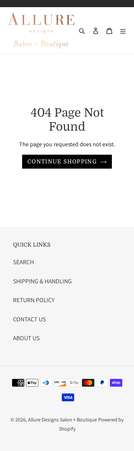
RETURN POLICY (34, 300)
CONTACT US (29, 319)
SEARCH (23, 262)
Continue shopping (62, 162)
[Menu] (123, 30)
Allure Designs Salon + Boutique (62, 419)
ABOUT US (26, 338)
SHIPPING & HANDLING (42, 281)
